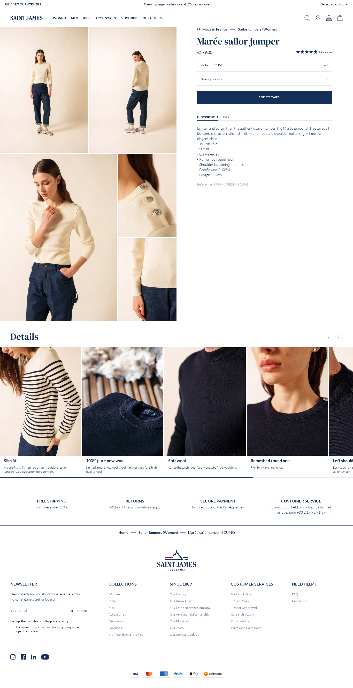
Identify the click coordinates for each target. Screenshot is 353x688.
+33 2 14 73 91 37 (311, 512)
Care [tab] (227, 117)
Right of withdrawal (244, 608)
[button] (334, 4)
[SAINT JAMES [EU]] (26, 18)
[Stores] (318, 18)
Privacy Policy (240, 621)
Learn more (201, 4)
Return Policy (240, 601)
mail (328, 507)
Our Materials (179, 621)
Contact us (299, 601)
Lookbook (115, 628)
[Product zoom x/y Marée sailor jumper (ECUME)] (44, 90)
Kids (112, 608)
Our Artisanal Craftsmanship (189, 614)
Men (112, 601)
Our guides (116, 621)
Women (114, 594)
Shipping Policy (241, 594)
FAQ (295, 507)
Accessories (117, 614)
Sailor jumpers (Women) (257, 29)
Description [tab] (207, 117)
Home (123, 532)
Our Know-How (180, 601)
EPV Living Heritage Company (190, 608)
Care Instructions (243, 614)
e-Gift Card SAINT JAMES (126, 635)
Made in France (214, 29)
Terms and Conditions (246, 628)
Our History (178, 594)
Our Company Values (184, 635)
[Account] (329, 18)
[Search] (307, 18)
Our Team (177, 628)
